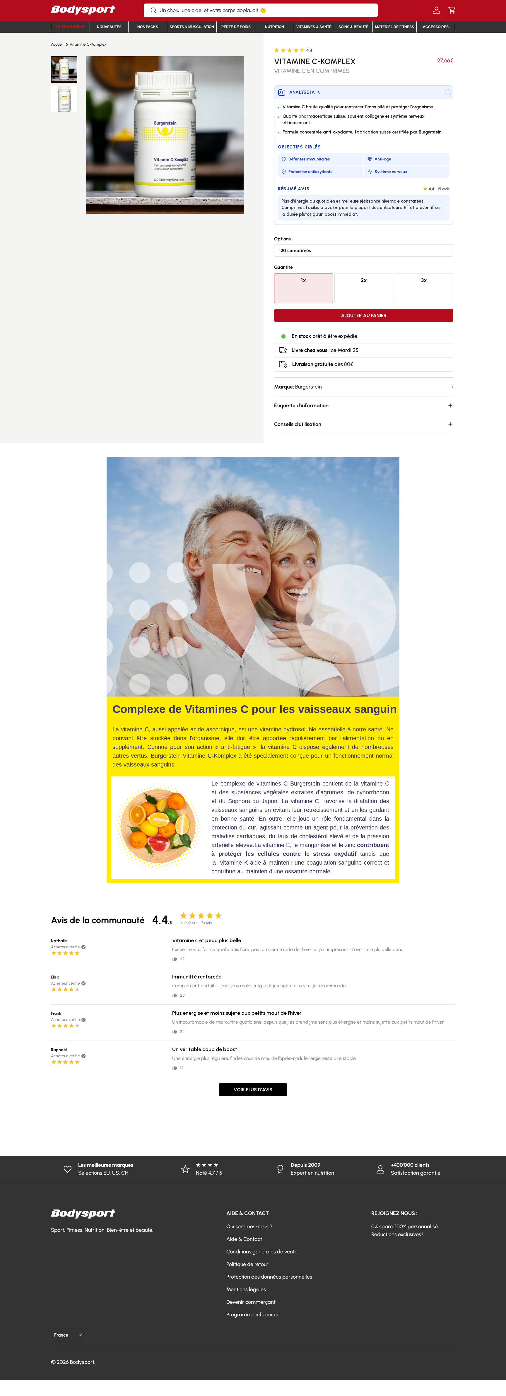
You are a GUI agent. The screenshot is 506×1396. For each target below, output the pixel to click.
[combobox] (261, 10)
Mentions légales (246, 1289)
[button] (452, 10)
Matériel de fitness (394, 27)
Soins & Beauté (353, 27)
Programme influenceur (253, 1314)
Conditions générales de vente (262, 1251)
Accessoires (436, 27)
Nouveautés (109, 27)
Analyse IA (304, 92)
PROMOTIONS (74, 27)
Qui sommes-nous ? (249, 1226)
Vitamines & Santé (313, 27)
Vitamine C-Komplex (88, 44)
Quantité (283, 267)
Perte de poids (236, 27)
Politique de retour (247, 1264)
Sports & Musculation (192, 27)
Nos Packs (147, 27)
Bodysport (82, 1362)
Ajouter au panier (364, 315)
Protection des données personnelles (269, 1277)
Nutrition (274, 27)
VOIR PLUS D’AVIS (253, 1089)
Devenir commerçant (251, 1302)
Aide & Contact (244, 1239)
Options (282, 239)
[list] (164, 134)
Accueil (57, 44)
